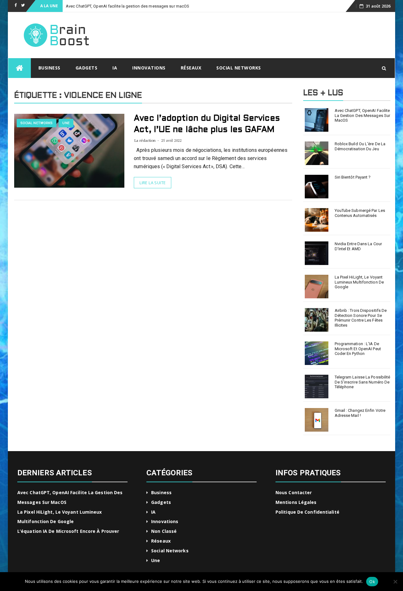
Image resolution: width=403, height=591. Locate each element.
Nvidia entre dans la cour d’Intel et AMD (358, 246)
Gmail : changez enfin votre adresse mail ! (360, 413)
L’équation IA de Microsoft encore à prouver (68, 531)
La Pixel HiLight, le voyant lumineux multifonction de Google (359, 282)
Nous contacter (293, 492)
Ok (372, 581)
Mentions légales (296, 502)
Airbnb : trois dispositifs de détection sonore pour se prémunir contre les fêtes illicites (361, 318)
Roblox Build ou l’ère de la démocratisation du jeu (360, 146)
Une (65, 123)
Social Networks (238, 68)
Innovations (149, 68)
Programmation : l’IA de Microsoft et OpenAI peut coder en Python (358, 348)
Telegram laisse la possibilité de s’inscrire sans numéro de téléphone (362, 382)
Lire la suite (152, 182)
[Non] (395, 581)
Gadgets (87, 68)
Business (49, 68)
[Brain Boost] (19, 68)
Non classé (164, 531)
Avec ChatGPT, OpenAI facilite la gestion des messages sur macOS (127, 6)
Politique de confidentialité (307, 512)
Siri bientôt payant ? (353, 177)
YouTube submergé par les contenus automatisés (360, 213)
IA (114, 68)
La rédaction (145, 140)
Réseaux (191, 68)
